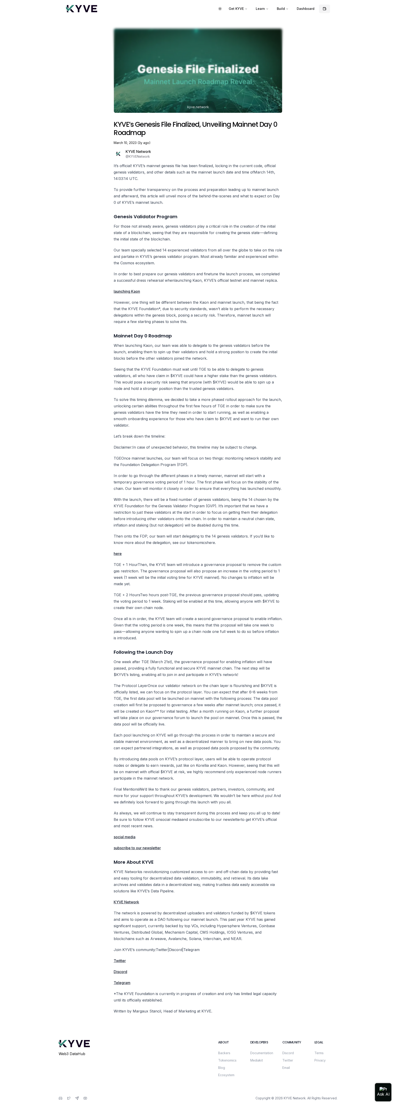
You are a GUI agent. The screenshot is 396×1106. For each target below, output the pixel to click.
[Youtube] (85, 1098)
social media (124, 837)
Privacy (320, 1060)
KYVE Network (126, 902)
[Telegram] (77, 1098)
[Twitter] (69, 1098)
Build (281, 9)
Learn (260, 9)
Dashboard (305, 9)
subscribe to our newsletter (137, 848)
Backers (224, 1053)
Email (286, 1068)
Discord (120, 971)
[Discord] (60, 1098)
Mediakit (256, 1060)
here (118, 553)
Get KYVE (236, 9)
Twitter (120, 960)
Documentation (261, 1053)
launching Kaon (127, 291)
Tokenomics (227, 1060)
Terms (319, 1053)
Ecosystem (226, 1075)
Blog (221, 1068)
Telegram (122, 982)
